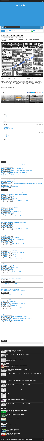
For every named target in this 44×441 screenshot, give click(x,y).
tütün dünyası (6, 117)
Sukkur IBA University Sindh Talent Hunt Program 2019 (8, 202)
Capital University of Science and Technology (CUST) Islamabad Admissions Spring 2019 (13, 222)
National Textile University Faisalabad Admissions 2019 (8, 276)
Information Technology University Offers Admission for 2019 (9, 248)
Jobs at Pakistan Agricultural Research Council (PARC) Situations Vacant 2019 (12, 168)
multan (25, 37)
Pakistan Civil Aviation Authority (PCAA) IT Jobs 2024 (14, 418)
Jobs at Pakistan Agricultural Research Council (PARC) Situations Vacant (8, 101)
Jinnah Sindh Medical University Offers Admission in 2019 (9, 250)
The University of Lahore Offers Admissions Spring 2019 (9, 283)
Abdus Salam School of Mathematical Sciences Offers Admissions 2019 (11, 278)
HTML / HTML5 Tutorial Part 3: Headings (12, 429)
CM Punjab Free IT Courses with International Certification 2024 (14, 30)
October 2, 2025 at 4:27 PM (39, 124)
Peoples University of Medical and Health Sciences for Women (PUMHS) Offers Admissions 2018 (14, 228)
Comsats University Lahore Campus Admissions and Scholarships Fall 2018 (11, 307)
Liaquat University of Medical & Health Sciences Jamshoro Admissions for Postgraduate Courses (14, 245)
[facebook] (36, 1)
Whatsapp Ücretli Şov (7, 137)
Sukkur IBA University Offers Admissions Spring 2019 (8, 196)
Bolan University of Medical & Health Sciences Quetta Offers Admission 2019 (11, 258)
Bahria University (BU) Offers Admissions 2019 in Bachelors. (9, 235)
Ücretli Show (6, 136)
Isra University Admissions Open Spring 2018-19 (7, 224)
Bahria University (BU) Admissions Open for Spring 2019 (9, 198)
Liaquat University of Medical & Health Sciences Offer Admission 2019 (10, 211)
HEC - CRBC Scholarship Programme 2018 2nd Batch (8, 301)
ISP (22, 37)
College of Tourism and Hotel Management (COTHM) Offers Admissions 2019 (11, 285)
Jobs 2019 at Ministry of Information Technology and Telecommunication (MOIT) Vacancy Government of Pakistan (16, 170)
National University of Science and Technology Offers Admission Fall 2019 (11, 271)
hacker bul (6, 115)
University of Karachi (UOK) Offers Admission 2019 (8, 213)
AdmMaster (20, 37)
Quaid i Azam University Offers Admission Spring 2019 (8, 254)
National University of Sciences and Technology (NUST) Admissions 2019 (11, 215)
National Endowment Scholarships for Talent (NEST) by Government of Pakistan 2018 (13, 303)
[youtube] (42, 1)
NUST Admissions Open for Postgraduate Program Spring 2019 (10, 260)
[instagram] (38, 1)
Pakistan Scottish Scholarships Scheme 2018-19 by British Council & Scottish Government (13, 312)
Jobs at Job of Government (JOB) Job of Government (8, 181)
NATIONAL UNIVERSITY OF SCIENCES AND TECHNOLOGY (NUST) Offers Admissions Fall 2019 (14, 290)
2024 (27, 30)
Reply (4, 121)
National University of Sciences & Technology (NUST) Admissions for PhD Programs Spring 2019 (14, 192)
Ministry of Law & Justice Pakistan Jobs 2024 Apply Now (15, 414)
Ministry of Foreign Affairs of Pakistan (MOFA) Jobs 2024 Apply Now (16, 410)
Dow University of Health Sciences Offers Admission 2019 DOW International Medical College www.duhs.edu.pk (16, 287)
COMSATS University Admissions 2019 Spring (7, 217)
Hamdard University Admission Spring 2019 (7, 284)
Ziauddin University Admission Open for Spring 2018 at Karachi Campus (11, 205)
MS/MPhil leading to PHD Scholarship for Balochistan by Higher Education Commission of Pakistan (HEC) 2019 (16, 318)
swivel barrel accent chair (8, 128)
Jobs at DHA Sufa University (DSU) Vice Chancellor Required (9, 186)
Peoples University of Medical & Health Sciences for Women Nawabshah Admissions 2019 (13, 239)
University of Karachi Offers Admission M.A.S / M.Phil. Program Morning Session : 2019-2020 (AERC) (15, 230)
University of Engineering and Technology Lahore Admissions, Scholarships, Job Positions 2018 (14, 309)
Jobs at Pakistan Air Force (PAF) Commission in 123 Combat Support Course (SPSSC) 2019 (36, 101)
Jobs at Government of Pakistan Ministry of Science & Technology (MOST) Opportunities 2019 (14, 172)
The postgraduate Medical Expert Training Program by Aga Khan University (11, 296)
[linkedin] (39, 1)
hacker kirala (6, 116)
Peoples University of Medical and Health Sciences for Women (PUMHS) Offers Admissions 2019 (14, 200)
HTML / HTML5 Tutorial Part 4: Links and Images (13, 424)
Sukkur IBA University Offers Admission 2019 (7, 269)
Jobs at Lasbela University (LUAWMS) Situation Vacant (8, 166)
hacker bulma (6, 118)
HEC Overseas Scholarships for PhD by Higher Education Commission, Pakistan (12, 320)
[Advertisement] (22, 17)
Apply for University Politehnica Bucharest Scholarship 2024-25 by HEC (17, 365)
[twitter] (41, 1)
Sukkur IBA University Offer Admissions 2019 (7, 209)
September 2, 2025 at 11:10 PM (39, 112)
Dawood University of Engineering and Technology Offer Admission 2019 (11, 207)
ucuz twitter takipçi (7, 127)
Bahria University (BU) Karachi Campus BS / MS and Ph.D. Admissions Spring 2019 (12, 243)
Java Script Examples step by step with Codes (13, 433)
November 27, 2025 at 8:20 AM (39, 132)
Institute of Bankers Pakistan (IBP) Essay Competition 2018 (9, 299)
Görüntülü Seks (6, 135)
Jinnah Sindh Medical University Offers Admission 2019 (8, 256)
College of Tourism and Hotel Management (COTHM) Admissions (10, 289)
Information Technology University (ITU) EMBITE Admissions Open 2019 (11, 233)
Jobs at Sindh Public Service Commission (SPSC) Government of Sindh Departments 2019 (13, 174)
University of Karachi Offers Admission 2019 (7, 263)
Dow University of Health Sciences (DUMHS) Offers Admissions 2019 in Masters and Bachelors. (14, 220)
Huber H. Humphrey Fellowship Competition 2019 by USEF (9, 305)
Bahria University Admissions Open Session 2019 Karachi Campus (10, 237)
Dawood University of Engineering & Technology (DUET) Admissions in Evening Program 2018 (14, 194)
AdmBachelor (11, 37)
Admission (15, 37)
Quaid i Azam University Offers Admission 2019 (7, 265)
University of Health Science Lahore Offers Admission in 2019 (9, 273)
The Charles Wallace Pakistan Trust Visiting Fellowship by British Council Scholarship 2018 (13, 294)
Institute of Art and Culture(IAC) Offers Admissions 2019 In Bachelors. (11, 288)
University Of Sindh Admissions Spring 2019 (7, 226)
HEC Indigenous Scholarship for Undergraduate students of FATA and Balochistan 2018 (13, 314)
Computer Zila (20, 5)
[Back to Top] (42, 439)
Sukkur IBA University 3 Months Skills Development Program (9, 267)
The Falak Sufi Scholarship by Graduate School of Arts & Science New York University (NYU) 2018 (14, 316)
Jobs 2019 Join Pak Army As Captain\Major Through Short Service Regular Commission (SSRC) (22, 100)
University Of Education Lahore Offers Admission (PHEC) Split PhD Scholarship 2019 (12, 252)
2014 (8, 37)
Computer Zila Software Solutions (25, 439)
